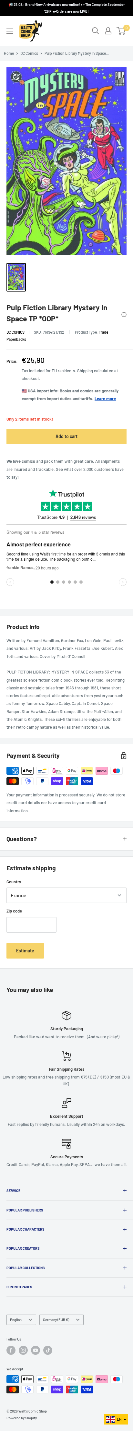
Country (13, 881)
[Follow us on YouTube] (35, 1350)
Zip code (14, 910)
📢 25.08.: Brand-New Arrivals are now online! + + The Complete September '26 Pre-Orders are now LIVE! (66, 7)
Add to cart (66, 436)
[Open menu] (9, 31)
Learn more (105, 398)
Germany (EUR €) (56, 1320)
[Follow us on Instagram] (23, 1350)
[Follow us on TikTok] (47, 1350)
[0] (121, 31)
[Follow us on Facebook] (10, 1350)
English (16, 1320)
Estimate (25, 950)
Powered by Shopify (21, 1418)
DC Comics (29, 53)
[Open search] (95, 30)
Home (9, 53)
